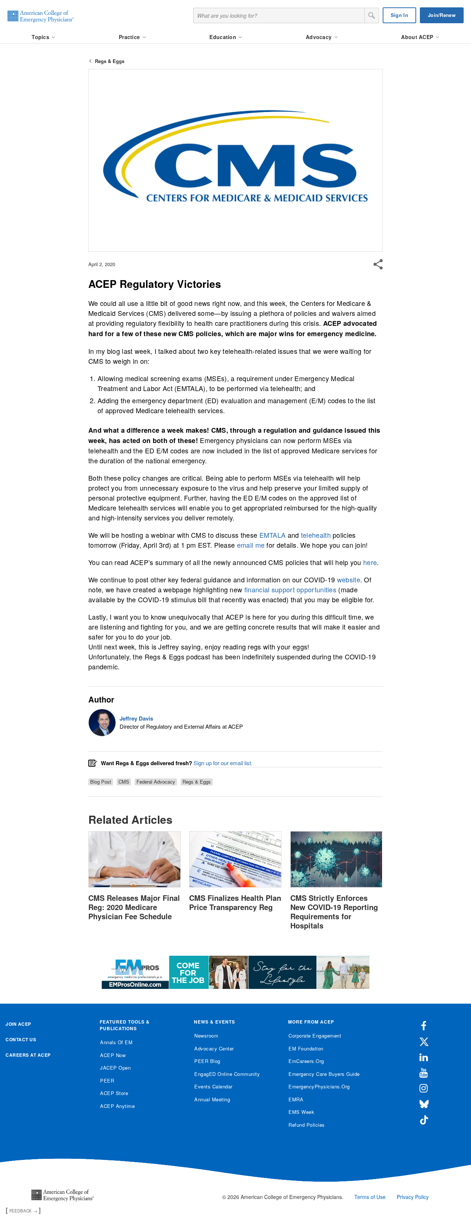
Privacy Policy (413, 1196)
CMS (123, 781)
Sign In (399, 14)
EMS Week (301, 1111)
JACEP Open (115, 1067)
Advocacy (319, 37)
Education (223, 37)
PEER (107, 1080)
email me (251, 545)
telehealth (316, 535)
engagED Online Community (227, 1073)
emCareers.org (306, 1060)
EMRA (295, 1099)
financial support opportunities (290, 589)
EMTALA (272, 535)
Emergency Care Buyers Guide (324, 1073)
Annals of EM (116, 1042)
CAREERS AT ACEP (28, 1055)
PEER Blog (207, 1060)
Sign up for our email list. (223, 763)
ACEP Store (114, 1093)
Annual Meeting (212, 1099)
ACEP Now (112, 1055)
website (348, 579)
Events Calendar (213, 1086)
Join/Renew (442, 14)
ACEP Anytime (117, 1105)
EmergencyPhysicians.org (319, 1086)
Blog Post (100, 781)
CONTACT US (21, 1039)
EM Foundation (305, 1048)
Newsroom (206, 1035)
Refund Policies (306, 1124)
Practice (130, 37)
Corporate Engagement (314, 1035)
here (370, 562)
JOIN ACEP (18, 1024)
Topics (41, 37)
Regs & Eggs (109, 61)
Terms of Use (370, 1196)
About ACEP (418, 37)
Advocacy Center (214, 1048)
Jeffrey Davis (136, 718)
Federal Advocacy (156, 781)
